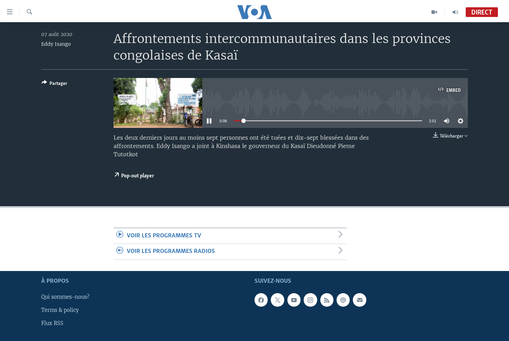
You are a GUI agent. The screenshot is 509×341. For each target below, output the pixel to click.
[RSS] (326, 299)
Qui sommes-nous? (65, 297)
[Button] (54, 84)
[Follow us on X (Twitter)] (277, 299)
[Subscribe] (359, 299)
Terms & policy (60, 310)
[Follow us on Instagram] (310, 299)
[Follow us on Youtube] (294, 299)
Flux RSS (52, 323)
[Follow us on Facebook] (261, 299)
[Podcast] (343, 299)
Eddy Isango (56, 44)
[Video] (434, 12)
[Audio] (455, 12)
